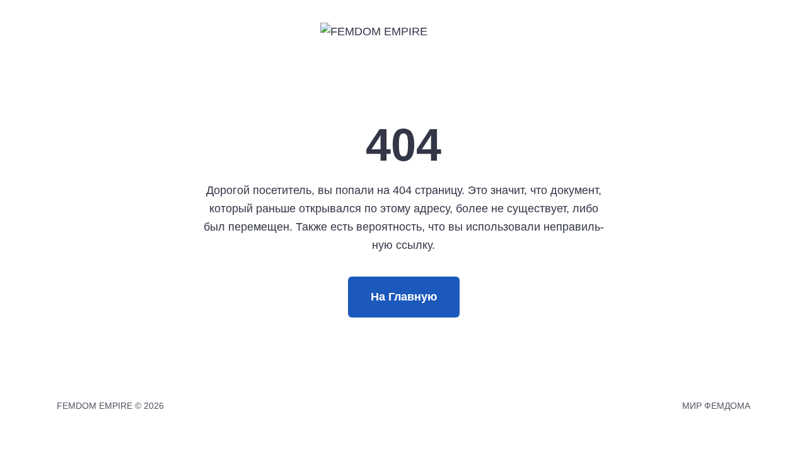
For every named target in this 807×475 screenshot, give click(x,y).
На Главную (404, 296)
